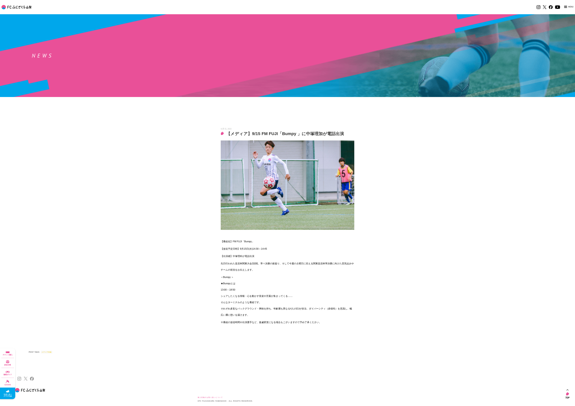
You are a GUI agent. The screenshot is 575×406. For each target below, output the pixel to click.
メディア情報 (47, 352)
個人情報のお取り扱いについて (210, 397)
